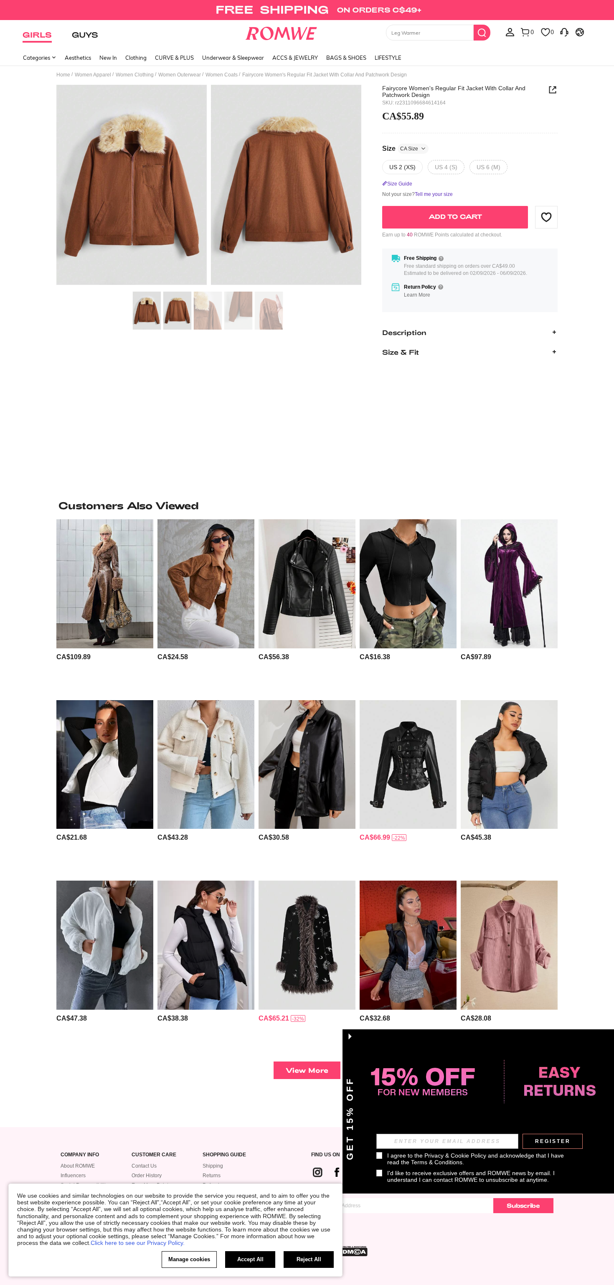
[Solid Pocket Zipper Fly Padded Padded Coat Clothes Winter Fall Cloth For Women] (104, 945)
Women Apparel (93, 75)
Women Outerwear (179, 75)
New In (108, 57)
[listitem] (104, 606)
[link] (307, 10)
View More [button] (307, 1070)
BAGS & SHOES (346, 57)
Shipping (213, 1166)
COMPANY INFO (80, 1155)
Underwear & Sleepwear (233, 57)
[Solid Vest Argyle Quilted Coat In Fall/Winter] (104, 764)
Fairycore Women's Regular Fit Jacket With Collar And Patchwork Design (453, 91)
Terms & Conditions (436, 1162)
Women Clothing (135, 75)
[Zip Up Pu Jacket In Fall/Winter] (307, 583)
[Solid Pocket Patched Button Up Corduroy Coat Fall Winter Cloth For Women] (509, 945)
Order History (147, 1175)
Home (63, 75)
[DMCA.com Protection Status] (352, 1251)
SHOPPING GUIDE (224, 1155)
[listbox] (510, 31)
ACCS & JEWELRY (295, 57)
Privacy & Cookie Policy (455, 1155)
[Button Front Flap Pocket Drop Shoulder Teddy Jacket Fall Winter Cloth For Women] (205, 764)
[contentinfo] (73, 657)
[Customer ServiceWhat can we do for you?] (564, 32)
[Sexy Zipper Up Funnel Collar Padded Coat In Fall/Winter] (509, 764)
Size (400, 148)
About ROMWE (78, 1166)
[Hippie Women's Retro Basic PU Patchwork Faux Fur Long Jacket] (104, 583)
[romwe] (281, 31)
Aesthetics (78, 57)
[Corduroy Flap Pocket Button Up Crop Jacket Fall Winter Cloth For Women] (205, 583)
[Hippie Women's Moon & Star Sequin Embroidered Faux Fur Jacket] (307, 945)
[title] (307, 505)
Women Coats (222, 75)
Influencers (73, 1175)
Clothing (136, 57)
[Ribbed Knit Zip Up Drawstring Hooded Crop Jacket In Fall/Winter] (408, 583)
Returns (212, 1175)
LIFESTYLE (388, 57)
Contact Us (144, 1166)
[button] (546, 217)
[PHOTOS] (208, 186)
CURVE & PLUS (174, 57)
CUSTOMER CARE (154, 1155)
